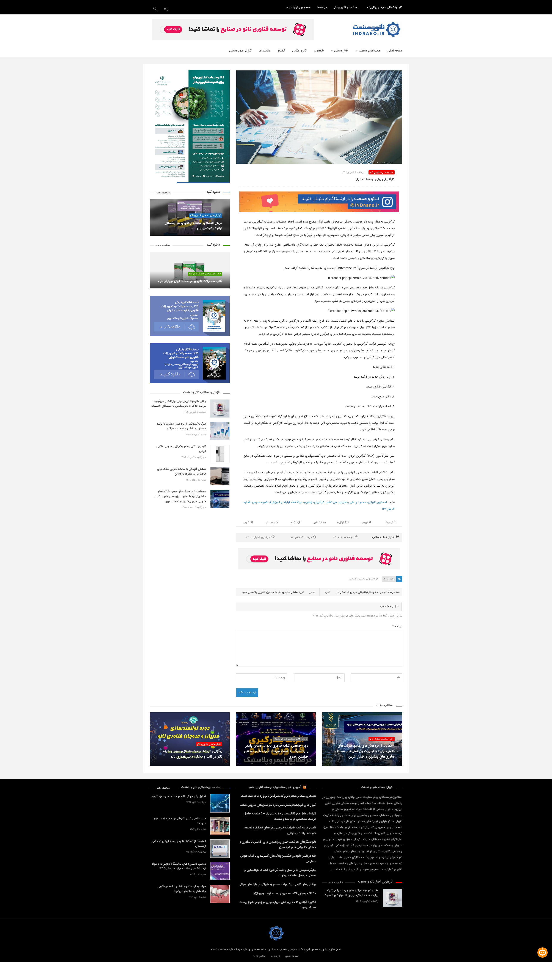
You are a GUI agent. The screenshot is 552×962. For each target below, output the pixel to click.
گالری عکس (299, 50)
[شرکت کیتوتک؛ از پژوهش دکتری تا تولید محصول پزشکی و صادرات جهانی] (219, 431)
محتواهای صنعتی (369, 50)
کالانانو (281, 50)
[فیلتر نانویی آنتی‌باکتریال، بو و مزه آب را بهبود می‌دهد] (219, 826)
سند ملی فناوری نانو (346, 7)
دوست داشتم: (343, 537)
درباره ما (322, 7)
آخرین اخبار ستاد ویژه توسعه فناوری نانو (275, 787)
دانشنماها (264, 50)
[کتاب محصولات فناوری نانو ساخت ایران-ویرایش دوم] (190, 270)
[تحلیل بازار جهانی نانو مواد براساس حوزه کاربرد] (219, 803)
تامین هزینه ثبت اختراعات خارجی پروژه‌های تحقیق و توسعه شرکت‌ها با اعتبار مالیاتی (280, 830)
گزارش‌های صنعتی (240, 50)
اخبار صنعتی (341, 50)
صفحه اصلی (394, 50)
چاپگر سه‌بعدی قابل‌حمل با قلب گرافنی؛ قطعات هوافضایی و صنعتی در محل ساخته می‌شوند (280, 873)
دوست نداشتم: (301, 537)
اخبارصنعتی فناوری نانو (382, 172)
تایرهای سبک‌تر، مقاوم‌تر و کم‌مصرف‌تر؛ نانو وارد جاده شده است (278, 796)
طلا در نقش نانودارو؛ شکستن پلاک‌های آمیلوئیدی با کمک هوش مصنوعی (278, 858)
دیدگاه (397, 626)
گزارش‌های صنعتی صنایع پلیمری (290, 739)
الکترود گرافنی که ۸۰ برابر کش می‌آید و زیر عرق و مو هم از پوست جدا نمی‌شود (278, 905)
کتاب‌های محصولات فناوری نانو (205, 274)
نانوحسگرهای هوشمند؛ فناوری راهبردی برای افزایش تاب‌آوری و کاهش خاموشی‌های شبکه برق (278, 844)
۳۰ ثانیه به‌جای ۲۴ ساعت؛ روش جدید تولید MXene (284, 893)
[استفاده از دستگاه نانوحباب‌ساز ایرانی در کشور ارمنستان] (219, 849)
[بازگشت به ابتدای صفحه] (10, 951)
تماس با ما (259, 956)
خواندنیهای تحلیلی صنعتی (364, 578)
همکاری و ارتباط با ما (298, 7)
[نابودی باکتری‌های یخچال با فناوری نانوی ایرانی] (219, 454)
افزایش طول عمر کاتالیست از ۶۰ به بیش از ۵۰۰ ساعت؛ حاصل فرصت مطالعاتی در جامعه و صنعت (280, 816)
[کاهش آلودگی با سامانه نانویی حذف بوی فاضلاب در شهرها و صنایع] (219, 476)
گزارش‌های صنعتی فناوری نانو (205, 215)
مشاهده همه (163, 193)
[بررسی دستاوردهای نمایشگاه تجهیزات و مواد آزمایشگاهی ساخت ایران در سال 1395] (219, 871)
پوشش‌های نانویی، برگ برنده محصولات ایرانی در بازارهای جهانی (277, 884)
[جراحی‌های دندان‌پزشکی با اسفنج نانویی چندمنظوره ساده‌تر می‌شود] (219, 894)
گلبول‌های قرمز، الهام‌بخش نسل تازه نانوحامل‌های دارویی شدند (278, 805)
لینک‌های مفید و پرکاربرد (383, 7)
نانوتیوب (319, 50)
